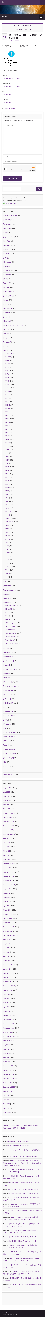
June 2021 (6, 1049)
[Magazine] (7, 603)
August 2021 (7, 1041)
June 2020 (6, 1100)
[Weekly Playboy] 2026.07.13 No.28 (19, 1146)
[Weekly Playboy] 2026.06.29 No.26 (19, 1141)
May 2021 (6, 1053)
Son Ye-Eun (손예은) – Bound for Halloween (24, 1156)
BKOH (7, 367)
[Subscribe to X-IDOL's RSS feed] (3, 1)
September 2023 (9, 935)
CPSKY (7, 388)
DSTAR (7, 395)
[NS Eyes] (6, 673)
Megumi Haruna (9, 108)
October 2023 (8, 931)
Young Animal (10, 630)
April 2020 (6, 1108)
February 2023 (8, 965)
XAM (7, 577)
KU (6, 463)
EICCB (7, 401)
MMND (7, 484)
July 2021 (6, 1045)
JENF (7, 453)
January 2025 (7, 868)
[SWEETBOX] (8, 711)
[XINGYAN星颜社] (9, 753)
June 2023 (6, 948)
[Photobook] (7, 682)
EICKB (7, 405)
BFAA (7, 360)
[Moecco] (6, 665)
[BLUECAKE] (7, 249)
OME (7, 501)
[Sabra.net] (7, 699)
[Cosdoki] (6, 266)
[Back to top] (40, 1312)
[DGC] (5, 279)
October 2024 (8, 880)
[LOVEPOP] (7, 598)
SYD (6, 549)
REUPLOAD (9, 522)
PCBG (7, 515)
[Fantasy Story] (8, 296)
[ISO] (5, 346)
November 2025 (8, 826)
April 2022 (6, 1007)
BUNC (7, 377)
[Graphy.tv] (7, 321)
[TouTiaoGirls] (8, 715)
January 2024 (7, 918)
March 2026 (7, 809)
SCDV (7, 532)
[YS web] (6, 766)
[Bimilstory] (7, 245)
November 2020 (8, 1078)
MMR (7, 487)
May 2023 (6, 952)
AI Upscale (9, 353)
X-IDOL (5, 17)
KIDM (7, 460)
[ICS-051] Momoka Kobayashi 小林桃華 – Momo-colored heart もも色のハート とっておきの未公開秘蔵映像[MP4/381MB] (22, 1163)
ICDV (7, 446)
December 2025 (8, 821)
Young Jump (9, 640)
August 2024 (7, 889)
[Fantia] (5, 300)
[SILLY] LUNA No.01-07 (23, 26)
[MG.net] (6, 648)
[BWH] (5, 258)
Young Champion (11, 633)
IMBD (7, 450)
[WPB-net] (7, 741)
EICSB (7, 408)
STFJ (7, 546)
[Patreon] (6, 678)
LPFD (7, 474)
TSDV (7, 566)
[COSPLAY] (7, 270)
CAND (7, 384)
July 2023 (6, 944)
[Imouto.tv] (7, 342)
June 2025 (6, 847)
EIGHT (7, 412)
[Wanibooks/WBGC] (10, 732)
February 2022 (8, 1015)
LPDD (7, 470)
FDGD (7, 429)
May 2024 (6, 901)
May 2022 (6, 1003)
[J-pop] (5, 582)
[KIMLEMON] (7, 586)
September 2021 (9, 1036)
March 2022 (7, 1011)
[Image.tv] (6, 338)
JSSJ (7, 456)
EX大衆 (7, 612)
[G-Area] (6, 304)
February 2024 (8, 914)
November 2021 (8, 1028)
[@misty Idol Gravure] (10, 216)
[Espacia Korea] (8, 291)
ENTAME (8, 609)
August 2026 (7, 788)
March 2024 (7, 910)
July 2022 (6, 994)
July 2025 (6, 842)
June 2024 (6, 897)
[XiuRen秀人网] (8, 758)
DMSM (7, 391)
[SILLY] (17, 41)
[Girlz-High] (7, 313)
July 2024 (6, 893)
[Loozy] (5, 594)
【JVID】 (6, 770)
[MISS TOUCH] (8, 661)
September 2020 (9, 1087)
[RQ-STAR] (7, 694)
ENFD (7, 419)
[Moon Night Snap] (9, 669)
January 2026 (7, 817)
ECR (6, 398)
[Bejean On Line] (9, 237)
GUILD (7, 439)
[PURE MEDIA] (8, 690)
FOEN (7, 436)
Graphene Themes (16, 1314)
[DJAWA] (6, 287)
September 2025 (9, 834)
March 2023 (7, 960)
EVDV (7, 426)
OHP (7, 498)
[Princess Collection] (10, 686)
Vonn (12, 41)
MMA (7, 481)
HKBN (7, 443)
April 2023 (6, 956)
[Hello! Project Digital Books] (13, 325)
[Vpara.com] (7, 724)
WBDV (7, 573)
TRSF (7, 560)
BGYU (7, 364)
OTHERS (8, 511)
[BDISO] (6, 232)
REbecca (8, 518)
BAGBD (8, 357)
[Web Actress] (8, 737)
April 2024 (6, 906)
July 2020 (6, 1095)
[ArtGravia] (7, 228)
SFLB (7, 536)
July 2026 (6, 792)
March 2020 (7, 1112)
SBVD (7, 529)
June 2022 (6, 998)
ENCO (7, 415)
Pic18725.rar (6, 94)
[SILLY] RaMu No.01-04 (21, 30)
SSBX (7, 542)
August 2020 (7, 1091)
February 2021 (8, 1066)
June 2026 (6, 796)
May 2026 (6, 800)
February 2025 (8, 864)
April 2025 (6, 855)
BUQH (7, 381)
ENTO (7, 422)
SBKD (7, 525)
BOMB (7, 371)
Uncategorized (8, 774)
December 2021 (8, 1024)
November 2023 (8, 927)
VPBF (7, 570)
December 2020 (8, 1074)
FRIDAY (8, 619)
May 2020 (6, 1104)
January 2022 (7, 1019)
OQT (7, 508)
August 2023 (7, 939)
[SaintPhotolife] (8, 703)
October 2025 (8, 830)
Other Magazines (11, 623)
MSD (7, 491)
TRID (7, 556)
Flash (7, 616)
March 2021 (7, 1062)
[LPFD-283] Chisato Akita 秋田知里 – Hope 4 (24, 1237)
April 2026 (6, 805)
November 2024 (8, 876)
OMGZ (7, 505)
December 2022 (8, 973)
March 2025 (7, 859)
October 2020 (8, 1083)
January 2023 (7, 969)
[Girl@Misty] (7, 308)
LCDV (7, 467)
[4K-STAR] (7, 220)
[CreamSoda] (7, 275)
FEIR (7, 432)
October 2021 (8, 1032)
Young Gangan (10, 636)
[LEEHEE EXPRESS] (9, 590)
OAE (7, 494)
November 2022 (8, 977)
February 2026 (8, 813)
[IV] (4, 350)
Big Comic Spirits (11, 605)
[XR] (4, 762)
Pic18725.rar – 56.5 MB (11, 78)
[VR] (4, 728)
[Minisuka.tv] (7, 652)
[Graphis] (6, 317)
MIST (7, 477)
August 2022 (7, 990)
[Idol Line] (6, 334)
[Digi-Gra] (6, 283)
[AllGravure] (7, 224)
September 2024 (9, 885)
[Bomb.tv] (6, 254)
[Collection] (7, 262)
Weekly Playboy (10, 626)
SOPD (7, 539)
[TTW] (5, 720)
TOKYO (8, 553)
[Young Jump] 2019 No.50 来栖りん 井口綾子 (24, 1193)
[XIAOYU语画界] (9, 749)
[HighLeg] (6, 329)
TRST (7, 563)
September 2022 (9, 986)
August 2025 (7, 838)
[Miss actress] (8, 657)
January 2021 (7, 1070)
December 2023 (8, 923)
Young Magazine (11, 643)
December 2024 (8, 872)
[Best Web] (7, 241)
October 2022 (8, 982)
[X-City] (6, 745)
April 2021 (6, 1057)
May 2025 (6, 851)
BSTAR (7, 374)
